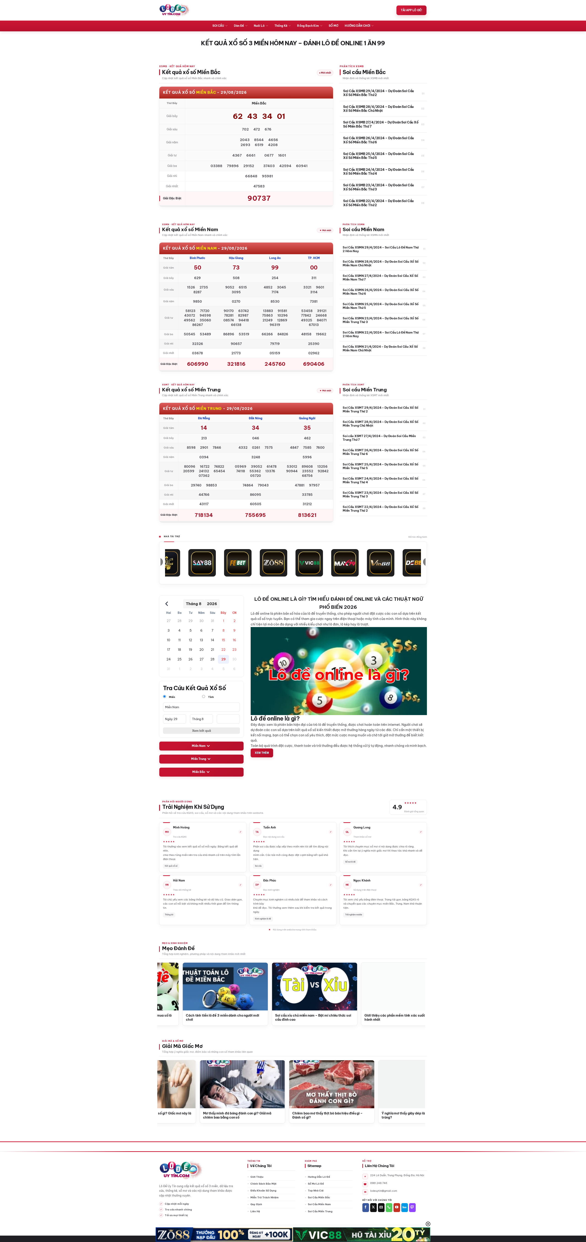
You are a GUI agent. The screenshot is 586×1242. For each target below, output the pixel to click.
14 (212, 640)
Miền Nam (199, 746)
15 (223, 640)
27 (169, 621)
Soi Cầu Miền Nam (319, 1204)
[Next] (414, 982)
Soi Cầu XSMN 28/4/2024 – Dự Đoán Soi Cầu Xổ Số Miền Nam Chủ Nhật (381, 263)
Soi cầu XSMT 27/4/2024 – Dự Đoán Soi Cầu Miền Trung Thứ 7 (379, 437)
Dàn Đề (239, 25)
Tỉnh (210, 697)
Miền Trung (198, 759)
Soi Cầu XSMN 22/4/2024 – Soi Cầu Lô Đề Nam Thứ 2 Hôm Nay (381, 334)
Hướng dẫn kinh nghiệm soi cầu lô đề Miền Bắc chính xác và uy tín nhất (253, 1018)
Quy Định (256, 1204)
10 (168, 640)
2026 (212, 603)
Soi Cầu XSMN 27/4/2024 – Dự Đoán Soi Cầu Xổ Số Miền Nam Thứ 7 (380, 277)
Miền (171, 697)
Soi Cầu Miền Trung (320, 1211)
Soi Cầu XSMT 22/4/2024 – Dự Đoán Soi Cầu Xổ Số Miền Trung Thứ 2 (380, 508)
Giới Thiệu (256, 1176)
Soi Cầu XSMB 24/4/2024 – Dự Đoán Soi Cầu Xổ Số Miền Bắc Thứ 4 (378, 172)
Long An (275, 258)
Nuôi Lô (259, 25)
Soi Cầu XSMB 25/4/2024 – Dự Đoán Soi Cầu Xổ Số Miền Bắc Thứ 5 (378, 156)
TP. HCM (314, 258)
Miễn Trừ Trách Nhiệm (264, 1197)
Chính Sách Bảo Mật (263, 1183)
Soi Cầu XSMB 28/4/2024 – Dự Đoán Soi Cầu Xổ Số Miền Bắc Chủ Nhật (378, 109)
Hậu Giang (236, 258)
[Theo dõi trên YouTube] (396, 1207)
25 (179, 659)
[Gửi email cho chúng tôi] (381, 1207)
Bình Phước (197, 258)
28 (179, 621)
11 (179, 640)
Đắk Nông (255, 418)
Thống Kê (280, 25)
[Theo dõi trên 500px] (404, 1207)
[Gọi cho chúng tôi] (389, 1207)
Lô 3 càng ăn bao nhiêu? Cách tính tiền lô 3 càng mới (166, 1018)
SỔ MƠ (333, 25)
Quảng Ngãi (307, 418)
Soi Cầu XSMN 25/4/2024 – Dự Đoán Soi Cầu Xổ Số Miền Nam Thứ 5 (381, 306)
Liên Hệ (255, 1211)
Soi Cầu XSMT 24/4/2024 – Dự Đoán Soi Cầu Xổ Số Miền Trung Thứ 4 (380, 480)
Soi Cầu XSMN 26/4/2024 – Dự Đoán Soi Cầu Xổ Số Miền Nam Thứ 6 (381, 291)
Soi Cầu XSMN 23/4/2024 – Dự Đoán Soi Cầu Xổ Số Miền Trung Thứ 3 (381, 320)
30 (201, 621)
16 (234, 640)
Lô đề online (260, 614)
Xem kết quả (201, 730)
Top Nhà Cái (315, 1190)
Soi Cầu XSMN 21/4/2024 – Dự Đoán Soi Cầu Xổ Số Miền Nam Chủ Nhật (380, 348)
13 (201, 640)
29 (190, 621)
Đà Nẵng (204, 418)
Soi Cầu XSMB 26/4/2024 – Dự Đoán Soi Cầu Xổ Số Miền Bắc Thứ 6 (378, 140)
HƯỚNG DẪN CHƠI (357, 25)
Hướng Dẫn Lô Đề (319, 1176)
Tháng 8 (193, 603)
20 (201, 650)
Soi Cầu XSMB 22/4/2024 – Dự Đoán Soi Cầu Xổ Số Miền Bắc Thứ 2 (378, 203)
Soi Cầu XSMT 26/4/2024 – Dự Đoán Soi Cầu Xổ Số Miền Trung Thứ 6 (380, 452)
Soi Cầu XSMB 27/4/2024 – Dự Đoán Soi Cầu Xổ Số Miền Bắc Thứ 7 (380, 124)
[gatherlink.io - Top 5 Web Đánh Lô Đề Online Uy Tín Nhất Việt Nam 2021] (174, 10)
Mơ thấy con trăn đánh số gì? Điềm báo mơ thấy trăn (389, 1115)
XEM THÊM (262, 753)
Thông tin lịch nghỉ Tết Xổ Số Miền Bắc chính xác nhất (344, 1018)
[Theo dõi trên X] (373, 1207)
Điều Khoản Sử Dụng (263, 1190)
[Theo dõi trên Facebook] (365, 1207)
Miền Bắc (198, 772)
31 (212, 621)
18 (179, 650)
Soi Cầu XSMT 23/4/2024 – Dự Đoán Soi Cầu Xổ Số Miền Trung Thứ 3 (380, 494)
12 (190, 640)
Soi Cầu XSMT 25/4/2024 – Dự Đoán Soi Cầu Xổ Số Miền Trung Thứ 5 (380, 466)
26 (190, 659)
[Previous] (168, 982)
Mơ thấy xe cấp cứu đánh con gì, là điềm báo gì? (300, 1113)
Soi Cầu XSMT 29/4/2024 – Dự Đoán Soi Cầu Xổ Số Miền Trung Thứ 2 (380, 409)
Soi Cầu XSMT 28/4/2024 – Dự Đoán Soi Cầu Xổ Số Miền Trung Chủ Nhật (380, 423)
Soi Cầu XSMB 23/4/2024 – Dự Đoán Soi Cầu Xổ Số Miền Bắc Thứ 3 (378, 187)
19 (190, 650)
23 (234, 650)
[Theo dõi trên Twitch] (412, 1207)
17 (168, 650)
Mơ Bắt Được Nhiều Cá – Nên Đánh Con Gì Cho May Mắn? (210, 1115)
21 (212, 650)
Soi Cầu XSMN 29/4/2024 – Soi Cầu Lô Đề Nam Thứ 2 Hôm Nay (381, 249)
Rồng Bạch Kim (308, 25)
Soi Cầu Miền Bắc (319, 1197)
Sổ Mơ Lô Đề (316, 1183)
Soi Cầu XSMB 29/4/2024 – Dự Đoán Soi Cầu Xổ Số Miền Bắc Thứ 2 (378, 93)
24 (168, 659)
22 (223, 650)
